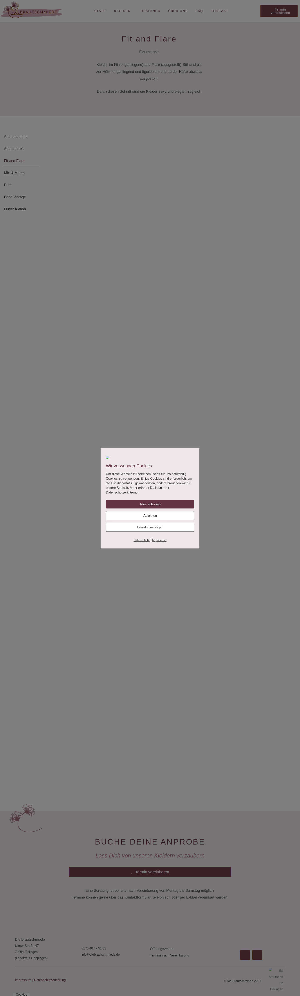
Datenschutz (142, 540)
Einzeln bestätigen (150, 527)
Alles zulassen (150, 504)
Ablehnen (150, 516)
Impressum (159, 540)
